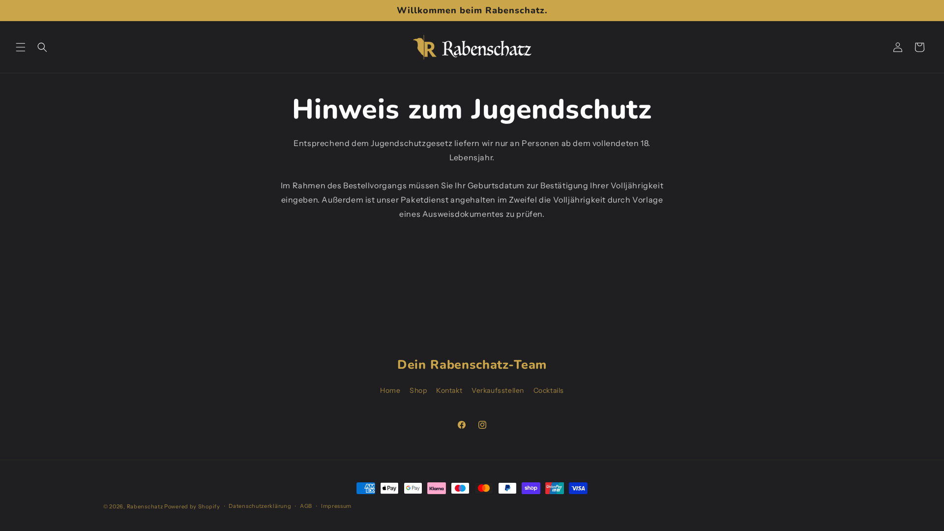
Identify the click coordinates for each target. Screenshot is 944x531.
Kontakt (449, 390)
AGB (306, 505)
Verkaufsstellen (498, 390)
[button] (20, 47)
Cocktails (548, 390)
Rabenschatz (145, 506)
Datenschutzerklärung (260, 505)
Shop (418, 390)
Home (390, 390)
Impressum (336, 505)
